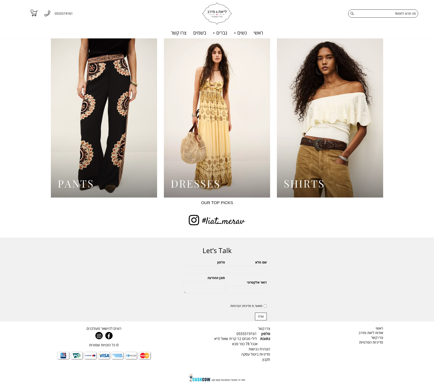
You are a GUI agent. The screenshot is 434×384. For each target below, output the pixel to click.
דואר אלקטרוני (257, 282)
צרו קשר (178, 33)
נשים (241, 33)
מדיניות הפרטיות (371, 342)
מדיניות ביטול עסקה (255, 354)
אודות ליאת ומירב (371, 332)
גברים (221, 33)
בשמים (199, 33)
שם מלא (261, 262)
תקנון (266, 359)
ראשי (258, 33)
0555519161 (246, 333)
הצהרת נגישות (259, 349)
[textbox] (217, 341)
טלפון (221, 262)
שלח (261, 316)
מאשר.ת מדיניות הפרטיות (246, 306)
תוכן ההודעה (216, 278)
